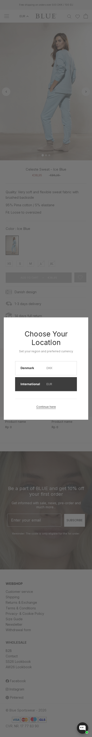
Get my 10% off (24, 379)
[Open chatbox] (82, 728)
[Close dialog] (87, 344)
